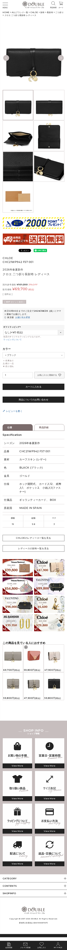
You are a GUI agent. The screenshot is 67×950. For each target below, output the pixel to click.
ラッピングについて (12, 339)
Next (61, 58)
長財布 (50, 12)
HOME (6, 12)
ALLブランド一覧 (20, 12)
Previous (6, 58)
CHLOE (34, 12)
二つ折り (59, 12)
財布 (42, 12)
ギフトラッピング (12, 327)
